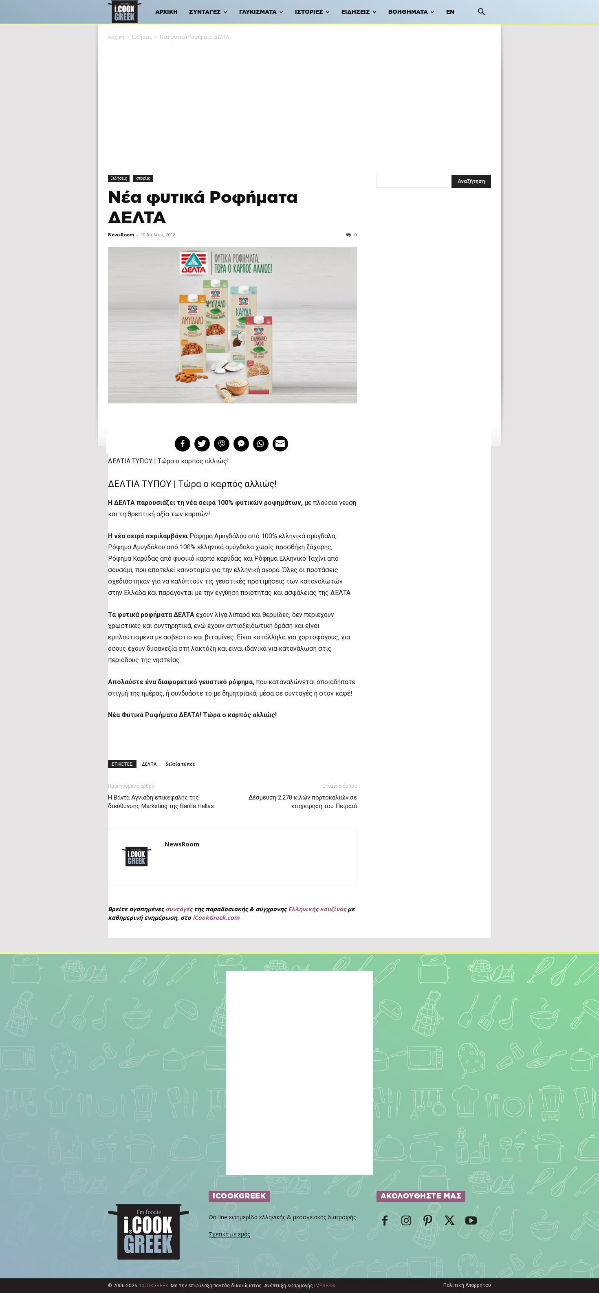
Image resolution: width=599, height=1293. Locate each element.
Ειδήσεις (355, 12)
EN (450, 12)
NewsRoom (121, 234)
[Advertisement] (299, 102)
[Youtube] (471, 1223)
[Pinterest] (428, 1223)
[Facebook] (385, 1223)
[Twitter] (449, 1223)
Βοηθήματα (408, 12)
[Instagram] (406, 1223)
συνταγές (178, 909)
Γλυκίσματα (258, 12)
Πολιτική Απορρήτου (467, 1285)
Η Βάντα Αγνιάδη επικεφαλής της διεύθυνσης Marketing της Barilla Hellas (161, 802)
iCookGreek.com (216, 917)
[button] (481, 13)
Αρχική (166, 12)
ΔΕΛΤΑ (149, 764)
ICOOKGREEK (153, 1286)
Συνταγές (205, 12)
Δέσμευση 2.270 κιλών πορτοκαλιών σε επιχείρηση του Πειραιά (303, 802)
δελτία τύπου (180, 764)
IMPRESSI (324, 1286)
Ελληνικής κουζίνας (317, 909)
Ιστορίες (309, 12)
